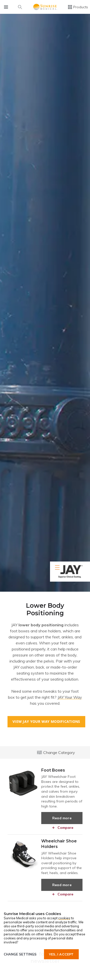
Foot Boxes (53, 770)
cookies (64, 918)
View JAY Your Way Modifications (46, 721)
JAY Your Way (70, 697)
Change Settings (20, 954)
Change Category (59, 752)
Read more (62, 818)
